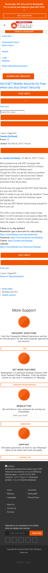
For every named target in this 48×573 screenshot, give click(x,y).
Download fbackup (18, 76)
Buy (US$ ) (25, 16)
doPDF (28, 474)
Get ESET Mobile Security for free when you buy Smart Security (23, 85)
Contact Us (11, 508)
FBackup (10, 494)
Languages (11, 497)
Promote (10, 512)
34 (8, 139)
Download (32, 490)
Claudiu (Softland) (8, 136)
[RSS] (34, 540)
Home (9, 490)
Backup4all (29, 472)
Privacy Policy (33, 497)
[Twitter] (14, 540)
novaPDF (21, 474)
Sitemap (20, 562)
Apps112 (25, 477)
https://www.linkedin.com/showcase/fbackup (20, 247)
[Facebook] (7, 540)
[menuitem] (10, 42)
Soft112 (17, 477)
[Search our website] (45, 25)
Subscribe (36, 533)
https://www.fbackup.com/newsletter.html (18, 234)
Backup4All (32, 494)
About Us (11, 504)
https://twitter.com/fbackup (20, 240)
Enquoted (17, 480)
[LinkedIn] (21, 540)
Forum (28, 562)
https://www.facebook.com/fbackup (26, 237)
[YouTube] (27, 540)
